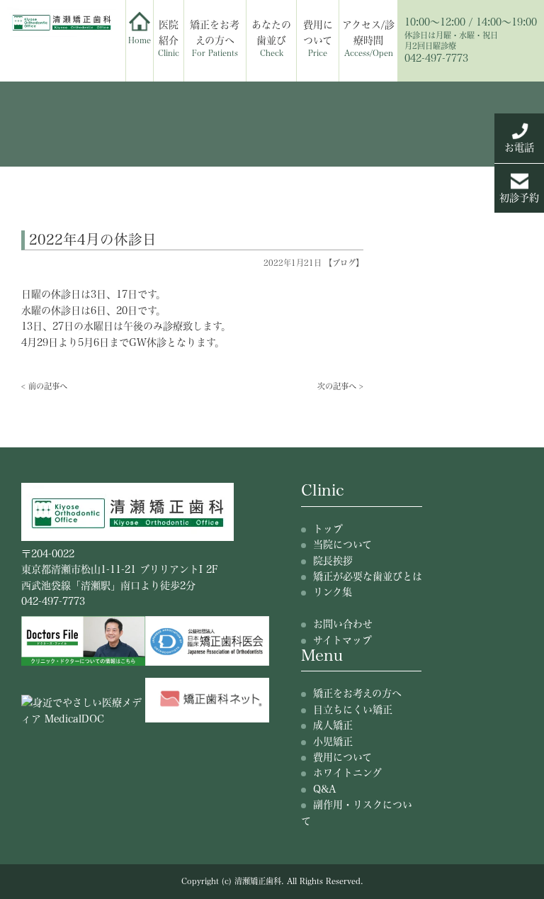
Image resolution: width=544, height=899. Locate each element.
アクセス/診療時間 (368, 38)
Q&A (324, 789)
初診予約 (519, 198)
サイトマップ (342, 640)
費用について (318, 38)
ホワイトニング (347, 773)
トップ (328, 529)
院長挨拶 (333, 561)
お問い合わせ (343, 624)
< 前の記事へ (44, 386)
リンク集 (332, 592)
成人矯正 (333, 725)
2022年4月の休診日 (93, 239)
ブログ (344, 263)
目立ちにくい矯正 (352, 710)
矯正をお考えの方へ (214, 38)
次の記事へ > (340, 386)
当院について (342, 544)
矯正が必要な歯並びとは (367, 576)
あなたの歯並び (271, 38)
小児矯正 (333, 742)
